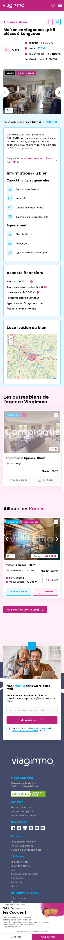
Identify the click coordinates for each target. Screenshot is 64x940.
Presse (14, 886)
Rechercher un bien (21, 807)
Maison (21, 565)
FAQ (13, 870)
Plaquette (16, 902)
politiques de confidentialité (25, 730)
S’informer (18, 856)
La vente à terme (20, 866)
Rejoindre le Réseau (25, 892)
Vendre (16, 836)
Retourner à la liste (17, 22)
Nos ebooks (17, 878)
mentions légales (40, 728)
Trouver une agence (22, 811)
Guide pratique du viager (24, 874)
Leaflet (54, 378)
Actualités (16, 882)
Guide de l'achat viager (23, 815)
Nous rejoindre (18, 898)
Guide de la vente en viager (26, 849)
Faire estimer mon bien (23, 841)
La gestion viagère (21, 861)
